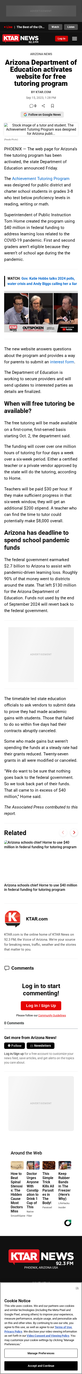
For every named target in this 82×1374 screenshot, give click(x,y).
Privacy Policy (13, 1331)
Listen (71, 27)
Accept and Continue (41, 1365)
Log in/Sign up (14, 1053)
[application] (41, 312)
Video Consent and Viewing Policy (48, 1335)
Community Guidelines (52, 1015)
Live (9, 27)
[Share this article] (43, 106)
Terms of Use (63, 1327)
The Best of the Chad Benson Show (31, 27)
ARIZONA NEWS (41, 54)
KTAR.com (37, 919)
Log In (61, 38)
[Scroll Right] (74, 832)
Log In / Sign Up (41, 1005)
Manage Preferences (41, 1353)
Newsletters (42, 1045)
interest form (62, 361)
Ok (77, 1288)
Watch (55, 27)
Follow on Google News (44, 114)
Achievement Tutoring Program (41, 178)
